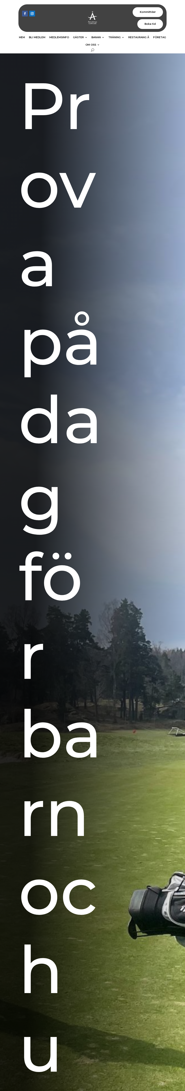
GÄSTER (78, 37)
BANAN (96, 37)
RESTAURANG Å (138, 37)
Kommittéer (148, 12)
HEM (22, 37)
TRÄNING (114, 37)
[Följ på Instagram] (32, 13)
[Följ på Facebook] (25, 13)
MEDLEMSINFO (59, 37)
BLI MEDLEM (37, 37)
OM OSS (90, 44)
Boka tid (150, 24)
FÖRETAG (159, 37)
